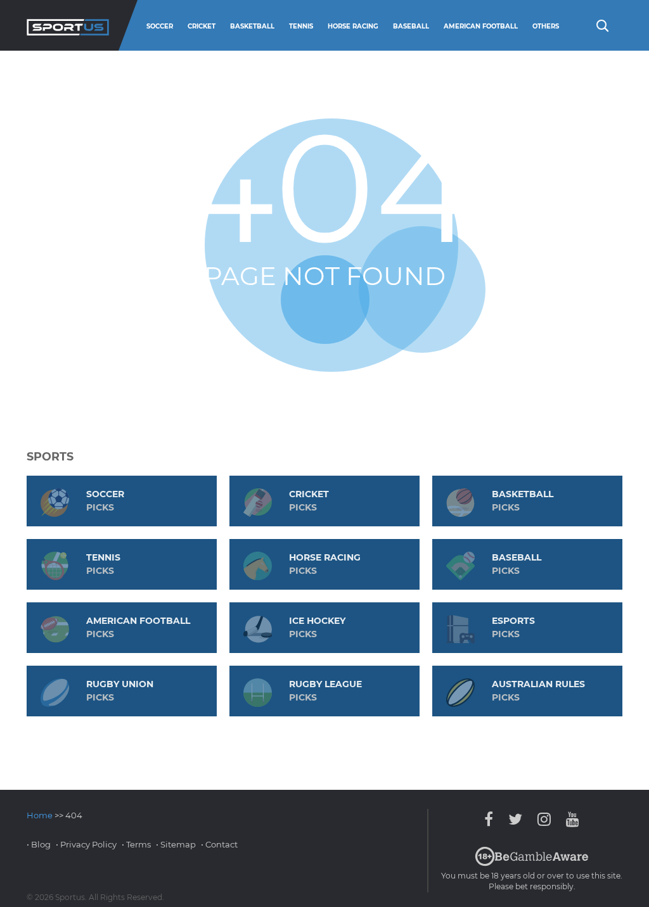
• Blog (39, 844)
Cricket (201, 26)
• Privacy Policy (86, 844)
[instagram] (544, 819)
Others (545, 26)
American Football (481, 26)
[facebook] (491, 819)
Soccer (159, 26)
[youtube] (569, 819)
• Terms (136, 844)
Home (40, 815)
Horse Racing (353, 26)
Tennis (301, 26)
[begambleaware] (532, 863)
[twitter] (515, 819)
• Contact (219, 844)
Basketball (252, 26)
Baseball (411, 26)
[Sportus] (68, 25)
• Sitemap (176, 844)
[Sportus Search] (601, 25)
